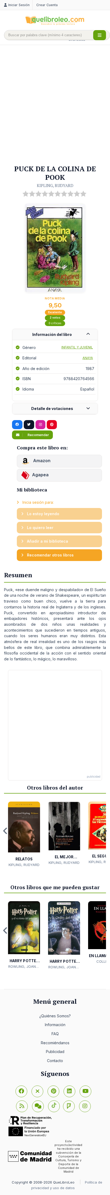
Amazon (41, 461)
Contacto (55, 1060)
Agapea (40, 475)
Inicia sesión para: (37, 502)
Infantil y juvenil (77, 347)
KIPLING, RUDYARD (55, 185)
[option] (24, 834)
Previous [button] (5, 831)
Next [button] (104, 831)
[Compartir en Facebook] (17, 424)
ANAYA (87, 358)
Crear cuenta (47, 5)
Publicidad (55, 1051)
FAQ (55, 1033)
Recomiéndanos (55, 1042)
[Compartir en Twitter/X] (29, 424)
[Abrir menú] (99, 35)
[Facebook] (21, 1091)
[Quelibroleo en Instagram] (40, 424)
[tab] (55, 334)
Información (55, 1024)
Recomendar (38, 435)
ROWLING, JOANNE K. (24, 966)
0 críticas (55, 323)
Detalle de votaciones (52, 408)
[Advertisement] (55, 105)
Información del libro (52, 334)
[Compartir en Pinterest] (52, 424)
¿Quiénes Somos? (55, 1016)
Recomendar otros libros (50, 555)
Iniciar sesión (19, 5)
